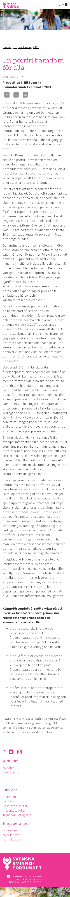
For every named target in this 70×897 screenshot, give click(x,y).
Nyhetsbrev (11, 835)
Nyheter (8, 768)
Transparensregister (17, 815)
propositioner (22, 47)
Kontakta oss (12, 839)
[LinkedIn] (16, 95)
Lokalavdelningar (15, 806)
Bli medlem (10, 830)
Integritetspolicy (14, 810)
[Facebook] (7, 95)
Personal (9, 801)
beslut (7, 47)
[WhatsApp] (25, 95)
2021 (36, 47)
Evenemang (11, 772)
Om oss (10, 790)
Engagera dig (16, 823)
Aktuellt (10, 761)
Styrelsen (9, 797)
